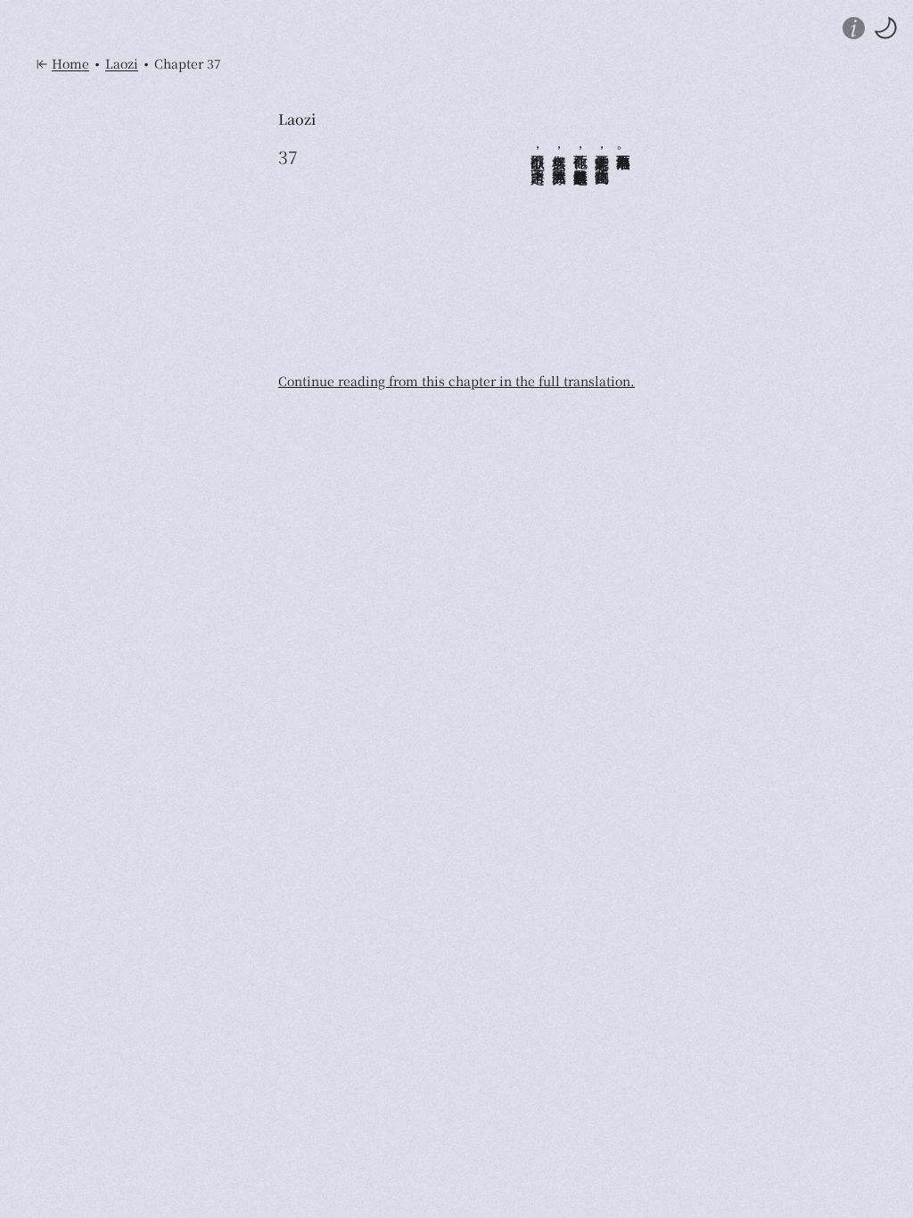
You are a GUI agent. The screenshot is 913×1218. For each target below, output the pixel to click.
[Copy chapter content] (288, 254)
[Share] (288, 227)
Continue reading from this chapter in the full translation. (456, 381)
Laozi (121, 63)
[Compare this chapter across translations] (288, 200)
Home (70, 63)
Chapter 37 (187, 63)
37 (288, 157)
